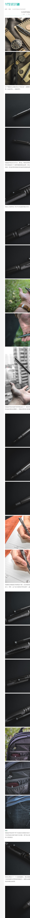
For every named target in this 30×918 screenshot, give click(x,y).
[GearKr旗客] (12, 5)
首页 (6, 9)
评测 (10, 9)
